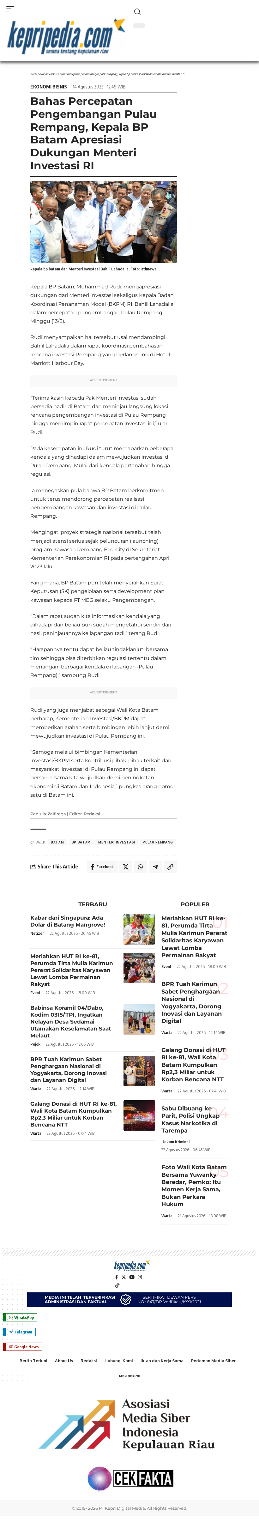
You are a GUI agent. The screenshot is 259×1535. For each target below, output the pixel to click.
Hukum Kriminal (175, 1141)
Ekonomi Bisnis (48, 74)
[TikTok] (117, 1285)
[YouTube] (132, 1277)
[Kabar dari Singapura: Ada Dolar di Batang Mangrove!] (139, 929)
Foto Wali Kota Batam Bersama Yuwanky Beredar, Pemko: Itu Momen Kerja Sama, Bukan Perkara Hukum (194, 1186)
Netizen (37, 933)
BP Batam (81, 842)
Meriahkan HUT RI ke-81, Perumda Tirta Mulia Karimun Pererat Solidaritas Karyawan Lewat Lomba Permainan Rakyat (71, 970)
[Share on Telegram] (155, 867)
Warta (35, 1088)
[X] (124, 1277)
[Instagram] (139, 1277)
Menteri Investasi (116, 842)
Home (33, 74)
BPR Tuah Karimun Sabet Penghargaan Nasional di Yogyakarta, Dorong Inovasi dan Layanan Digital (68, 1069)
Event (35, 992)
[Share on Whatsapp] (140, 867)
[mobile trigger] (11, 8)
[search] (193, 11)
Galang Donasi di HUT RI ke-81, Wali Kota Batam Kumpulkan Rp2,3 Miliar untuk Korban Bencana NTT (73, 1114)
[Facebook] (117, 1277)
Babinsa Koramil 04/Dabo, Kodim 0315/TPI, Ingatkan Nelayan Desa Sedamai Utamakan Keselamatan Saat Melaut (70, 1022)
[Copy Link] (170, 867)
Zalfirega (57, 813)
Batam (57, 842)
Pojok (35, 1044)
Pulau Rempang (158, 842)
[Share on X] (125, 867)
